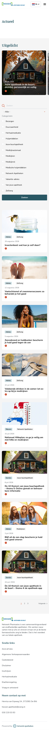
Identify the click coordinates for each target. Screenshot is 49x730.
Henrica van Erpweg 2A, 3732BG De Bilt (19, 701)
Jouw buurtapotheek (14, 144)
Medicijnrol (10, 162)
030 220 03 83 (8, 712)
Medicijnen (10, 156)
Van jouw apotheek (14, 185)
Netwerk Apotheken (14, 173)
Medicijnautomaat (13, 150)
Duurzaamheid (12, 127)
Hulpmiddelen (12, 138)
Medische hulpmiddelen (16, 167)
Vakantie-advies (12, 179)
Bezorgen (10, 121)
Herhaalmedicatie (13, 133)
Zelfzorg (9, 190)
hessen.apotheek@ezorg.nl (13, 707)
